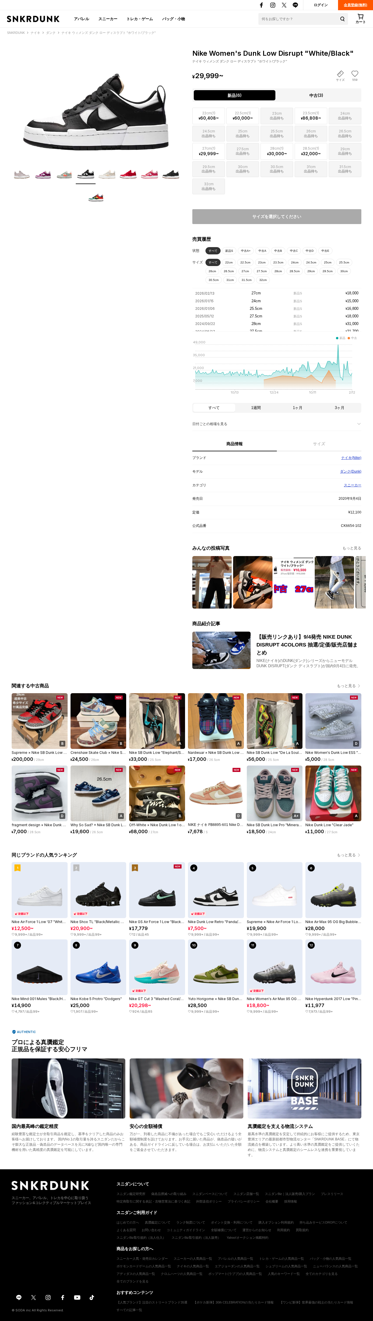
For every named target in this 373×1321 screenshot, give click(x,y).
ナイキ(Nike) (351, 458)
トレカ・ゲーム (139, 18)
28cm (278, 271)
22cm (229, 262)
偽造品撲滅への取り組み (168, 1194)
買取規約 (302, 1230)
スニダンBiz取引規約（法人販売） (196, 1237)
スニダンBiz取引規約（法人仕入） (141, 1237)
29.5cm (327, 271)
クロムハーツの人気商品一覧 (182, 1273)
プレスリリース (332, 1194)
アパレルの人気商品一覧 (235, 1258)
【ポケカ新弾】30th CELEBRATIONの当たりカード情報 (233, 1302)
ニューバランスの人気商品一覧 (335, 1266)
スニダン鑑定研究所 (131, 1194)
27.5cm (262, 271)
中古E (325, 250)
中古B (278, 250)
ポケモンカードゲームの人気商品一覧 (144, 1266)
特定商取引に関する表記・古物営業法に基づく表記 (153, 1201)
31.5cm (246, 280)
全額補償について (224, 1230)
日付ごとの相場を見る (209, 424)
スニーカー (107, 18)
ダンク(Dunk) (350, 471)
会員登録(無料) (355, 5)
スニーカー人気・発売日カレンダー (142, 1258)
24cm (294, 262)
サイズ (319, 443)
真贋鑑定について (157, 1222)
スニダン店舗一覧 (246, 1194)
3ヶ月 (339, 408)
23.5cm (278, 262)
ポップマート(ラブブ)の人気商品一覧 (235, 1273)
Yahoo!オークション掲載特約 (247, 1237)
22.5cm (245, 262)
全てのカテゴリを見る (322, 1273)
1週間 (256, 408)
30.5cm (214, 280)
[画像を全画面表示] (96, 99)
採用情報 (290, 1201)
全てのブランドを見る (133, 1281)
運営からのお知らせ (256, 1230)
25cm (327, 262)
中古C (294, 250)
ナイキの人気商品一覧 (193, 1266)
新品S (229, 250)
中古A (262, 250)
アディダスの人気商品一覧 (136, 1273)
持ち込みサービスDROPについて (323, 1222)
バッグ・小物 (173, 18)
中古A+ (246, 250)
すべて (213, 250)
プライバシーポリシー (244, 1201)
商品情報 (234, 443)
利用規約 (283, 1230)
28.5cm (295, 271)
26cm (212, 271)
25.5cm (344, 262)
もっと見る (351, 548)
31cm (230, 280)
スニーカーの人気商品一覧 (193, 1258)
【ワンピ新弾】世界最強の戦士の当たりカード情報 (316, 1302)
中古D (310, 250)
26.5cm (229, 271)
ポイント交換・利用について (232, 1222)
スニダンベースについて (210, 1194)
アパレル (81, 18)
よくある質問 (126, 1230)
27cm (245, 271)
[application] (276, 369)
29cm (311, 271)
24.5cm (311, 262)
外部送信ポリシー (209, 1201)
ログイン (321, 5)
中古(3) (316, 95)
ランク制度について (190, 1222)
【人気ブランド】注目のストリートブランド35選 (152, 1302)
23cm (261, 262)
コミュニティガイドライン (186, 1230)
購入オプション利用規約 (276, 1222)
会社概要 (271, 1201)
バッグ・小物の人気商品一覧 (330, 1258)
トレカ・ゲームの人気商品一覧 (281, 1258)
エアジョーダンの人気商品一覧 (237, 1266)
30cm (344, 271)
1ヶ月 (297, 408)
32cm (263, 280)
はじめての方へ (128, 1222)
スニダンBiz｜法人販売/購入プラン (290, 1194)
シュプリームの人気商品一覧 (286, 1266)
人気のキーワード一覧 (284, 1273)
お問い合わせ (151, 1230)
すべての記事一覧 (129, 1310)
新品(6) (235, 95)
